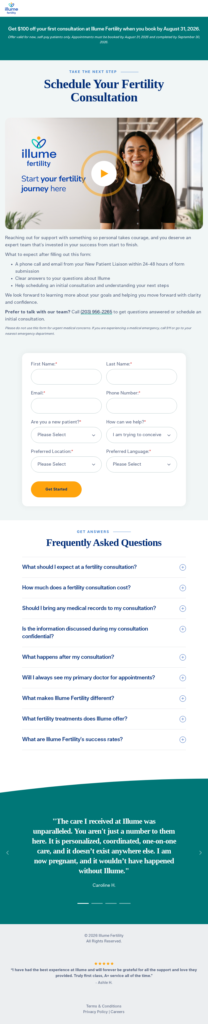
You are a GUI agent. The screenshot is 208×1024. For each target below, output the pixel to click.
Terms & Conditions (104, 1006)
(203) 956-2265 (96, 312)
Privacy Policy (95, 1012)
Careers (118, 1012)
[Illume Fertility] (61, 8)
